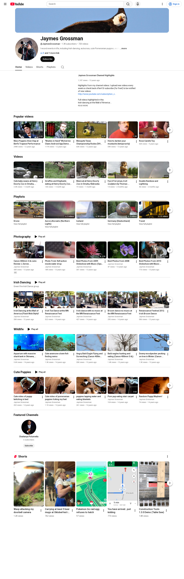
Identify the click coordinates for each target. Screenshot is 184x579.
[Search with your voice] (138, 4)
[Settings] (162, 4)
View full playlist (20, 224)
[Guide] (5, 4)
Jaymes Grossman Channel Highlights (96, 75)
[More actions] (42, 141)
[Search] (128, 4)
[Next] (170, 130)
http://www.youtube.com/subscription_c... (97, 94)
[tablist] (92, 67)
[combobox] (86, 4)
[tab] (18, 67)
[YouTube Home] (17, 4)
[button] (83, 105)
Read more (83, 106)
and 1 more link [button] (52, 53)
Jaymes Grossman (21, 267)
